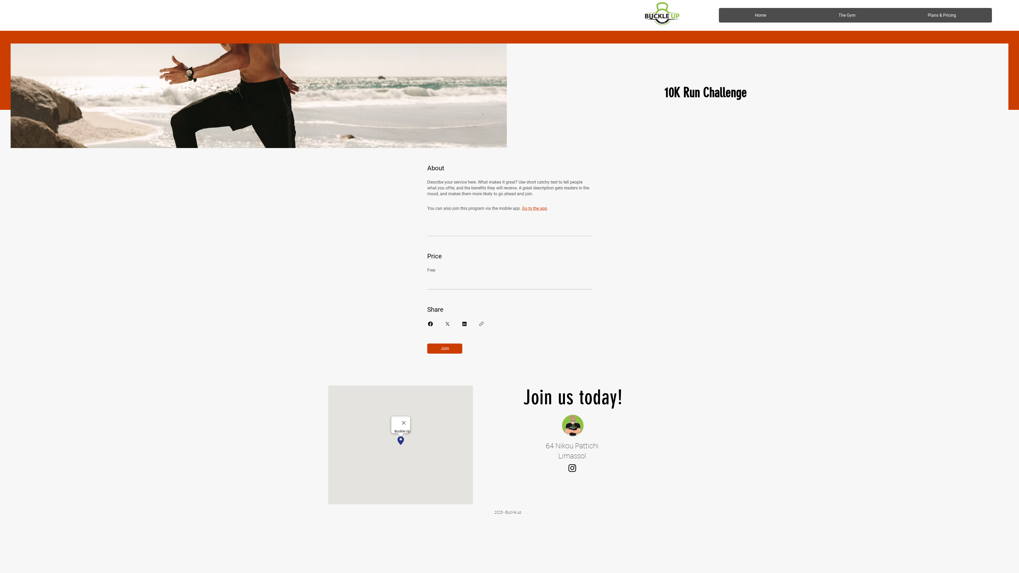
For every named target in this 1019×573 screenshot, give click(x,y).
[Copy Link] (481, 324)
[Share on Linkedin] (464, 324)
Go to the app (534, 208)
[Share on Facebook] (430, 324)
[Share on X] (447, 324)
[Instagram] (572, 468)
